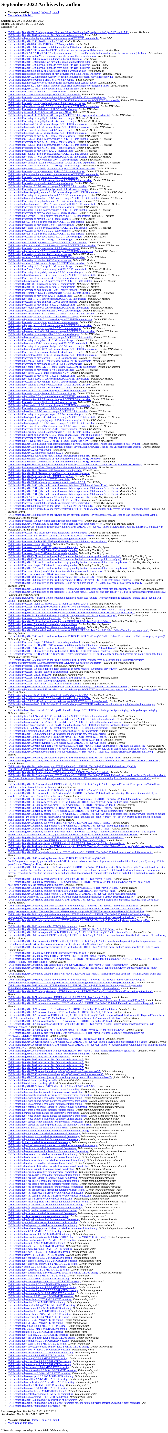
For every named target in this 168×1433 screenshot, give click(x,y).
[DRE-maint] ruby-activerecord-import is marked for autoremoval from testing (48, 1130)
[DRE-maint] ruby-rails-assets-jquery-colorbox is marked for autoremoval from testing (52, 1228)
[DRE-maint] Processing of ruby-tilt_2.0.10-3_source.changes (40, 387)
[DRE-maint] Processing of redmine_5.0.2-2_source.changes (40, 260)
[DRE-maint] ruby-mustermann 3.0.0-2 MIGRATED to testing (41, 1352)
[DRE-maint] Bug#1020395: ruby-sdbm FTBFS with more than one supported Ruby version (56, 50)
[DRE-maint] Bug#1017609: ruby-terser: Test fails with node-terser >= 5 (46, 35)
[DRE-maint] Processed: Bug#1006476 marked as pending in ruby (43, 550)
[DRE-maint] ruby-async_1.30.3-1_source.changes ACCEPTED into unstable (49, 378)
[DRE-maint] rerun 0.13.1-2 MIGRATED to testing (35, 1231)
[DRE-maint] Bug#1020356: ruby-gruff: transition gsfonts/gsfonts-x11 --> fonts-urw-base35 (56, 1074)
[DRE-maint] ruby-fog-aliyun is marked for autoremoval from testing (44, 1219)
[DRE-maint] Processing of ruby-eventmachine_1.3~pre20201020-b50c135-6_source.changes (57, 97)
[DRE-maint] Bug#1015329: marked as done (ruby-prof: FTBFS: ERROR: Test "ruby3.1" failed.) (59, 621)
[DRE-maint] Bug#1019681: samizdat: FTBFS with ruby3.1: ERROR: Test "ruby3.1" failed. (56, 1038)
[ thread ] (35, 12)
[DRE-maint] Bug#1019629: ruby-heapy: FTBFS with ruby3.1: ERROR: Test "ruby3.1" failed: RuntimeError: (66, 837)
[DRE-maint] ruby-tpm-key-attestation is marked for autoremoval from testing (48, 1151)
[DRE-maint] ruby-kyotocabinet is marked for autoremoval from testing (45, 1103)
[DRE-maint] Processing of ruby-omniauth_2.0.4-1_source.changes (43, 159)
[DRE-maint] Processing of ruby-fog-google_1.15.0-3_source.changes (44, 420)
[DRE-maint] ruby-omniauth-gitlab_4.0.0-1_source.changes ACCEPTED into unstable (53, 38)
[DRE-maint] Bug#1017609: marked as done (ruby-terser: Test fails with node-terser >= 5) (55, 523)
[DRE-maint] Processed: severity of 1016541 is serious (36, 574)
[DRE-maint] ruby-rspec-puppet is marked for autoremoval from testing (45, 1098)
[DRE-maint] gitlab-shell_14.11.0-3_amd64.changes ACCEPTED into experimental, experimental (59, 115)
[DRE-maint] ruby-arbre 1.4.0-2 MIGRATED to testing (37, 1275)
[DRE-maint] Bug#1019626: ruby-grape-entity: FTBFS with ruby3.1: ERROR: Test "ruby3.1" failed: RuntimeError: (69, 825)
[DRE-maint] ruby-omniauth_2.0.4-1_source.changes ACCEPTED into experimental (52, 162)
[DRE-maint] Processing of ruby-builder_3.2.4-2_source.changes (42, 393)
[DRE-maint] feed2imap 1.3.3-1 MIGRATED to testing (37, 1325)
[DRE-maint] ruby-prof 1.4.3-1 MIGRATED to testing (36, 1355)
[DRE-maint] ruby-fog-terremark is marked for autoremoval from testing (45, 1204)
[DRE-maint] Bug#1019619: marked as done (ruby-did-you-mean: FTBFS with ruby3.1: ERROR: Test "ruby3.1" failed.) (71, 612)
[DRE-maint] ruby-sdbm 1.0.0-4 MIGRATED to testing (37, 1311)
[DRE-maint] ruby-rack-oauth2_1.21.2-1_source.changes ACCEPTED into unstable (52, 245)
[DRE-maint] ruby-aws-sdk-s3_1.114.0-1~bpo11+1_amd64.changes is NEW (48, 695)
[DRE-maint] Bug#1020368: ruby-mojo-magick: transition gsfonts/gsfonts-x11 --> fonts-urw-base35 (60, 1077)
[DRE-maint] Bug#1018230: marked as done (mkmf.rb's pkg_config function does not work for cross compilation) (67, 562)
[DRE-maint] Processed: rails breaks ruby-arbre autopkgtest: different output (47, 532)
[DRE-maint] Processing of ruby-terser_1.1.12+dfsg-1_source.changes (45, 165)
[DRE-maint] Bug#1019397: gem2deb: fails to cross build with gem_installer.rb (49, 64)
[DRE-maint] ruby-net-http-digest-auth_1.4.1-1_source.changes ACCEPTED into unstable (55, 192)
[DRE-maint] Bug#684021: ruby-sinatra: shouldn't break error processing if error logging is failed (58, 85)
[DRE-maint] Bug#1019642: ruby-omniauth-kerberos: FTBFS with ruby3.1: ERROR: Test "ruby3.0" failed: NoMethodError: (73, 905)
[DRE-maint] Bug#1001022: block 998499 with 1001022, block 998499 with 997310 (53, 1086)
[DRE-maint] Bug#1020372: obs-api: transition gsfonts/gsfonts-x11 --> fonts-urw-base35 (54, 1071)
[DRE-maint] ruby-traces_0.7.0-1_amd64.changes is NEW (38, 372)
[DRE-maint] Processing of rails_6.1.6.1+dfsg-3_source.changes (41, 141)
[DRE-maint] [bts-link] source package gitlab (31, 1083)
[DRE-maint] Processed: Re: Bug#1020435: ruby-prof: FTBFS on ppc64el (47, 677)
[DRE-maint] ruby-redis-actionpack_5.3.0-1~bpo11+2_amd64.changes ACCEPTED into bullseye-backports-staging (68, 725)
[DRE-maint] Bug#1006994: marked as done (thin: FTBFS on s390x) (44, 500)
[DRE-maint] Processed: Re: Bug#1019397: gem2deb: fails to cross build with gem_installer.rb (57, 541)
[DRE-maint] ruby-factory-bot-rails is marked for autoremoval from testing (46, 1160)
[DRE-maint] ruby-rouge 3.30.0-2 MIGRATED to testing (38, 1358)
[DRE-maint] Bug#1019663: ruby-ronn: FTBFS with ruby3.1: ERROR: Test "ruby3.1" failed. (57, 955)
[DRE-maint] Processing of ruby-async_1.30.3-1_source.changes (42, 375)
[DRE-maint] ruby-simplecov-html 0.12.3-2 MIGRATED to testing (43, 1263)
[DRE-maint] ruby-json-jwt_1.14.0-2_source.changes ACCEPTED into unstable (50, 325)
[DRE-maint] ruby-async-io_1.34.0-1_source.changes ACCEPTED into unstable (50, 319)
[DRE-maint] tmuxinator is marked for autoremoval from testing (41, 1169)
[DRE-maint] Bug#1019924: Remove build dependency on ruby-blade (45, 470)
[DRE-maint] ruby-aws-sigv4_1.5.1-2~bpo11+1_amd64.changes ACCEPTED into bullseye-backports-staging (65, 722)
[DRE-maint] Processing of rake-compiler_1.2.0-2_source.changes (42, 301)
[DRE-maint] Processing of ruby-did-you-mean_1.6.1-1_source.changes (45, 272)
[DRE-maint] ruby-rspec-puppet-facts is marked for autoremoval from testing (48, 1100)
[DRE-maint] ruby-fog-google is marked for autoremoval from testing (44, 1175)
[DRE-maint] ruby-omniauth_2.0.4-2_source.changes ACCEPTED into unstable (50, 180)
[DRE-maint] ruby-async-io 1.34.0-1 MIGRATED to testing (39, 1373)
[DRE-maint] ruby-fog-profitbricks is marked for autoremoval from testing (46, 1189)
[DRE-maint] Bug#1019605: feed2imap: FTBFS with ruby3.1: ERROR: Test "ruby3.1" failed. (57, 742)
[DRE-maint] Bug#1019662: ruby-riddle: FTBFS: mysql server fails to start (47, 952)
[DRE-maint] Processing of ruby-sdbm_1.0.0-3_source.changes (41, 207)
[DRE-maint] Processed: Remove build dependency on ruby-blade (42, 624)
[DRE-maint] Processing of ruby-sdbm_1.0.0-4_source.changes (41, 224)
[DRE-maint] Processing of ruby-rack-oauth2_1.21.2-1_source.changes (45, 236)
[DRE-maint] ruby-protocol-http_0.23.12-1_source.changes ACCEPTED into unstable (53, 349)
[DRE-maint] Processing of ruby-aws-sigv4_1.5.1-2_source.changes (43, 278)
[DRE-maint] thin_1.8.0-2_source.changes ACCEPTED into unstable (44, 94)
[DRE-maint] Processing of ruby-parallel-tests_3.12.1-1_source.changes (45, 363)
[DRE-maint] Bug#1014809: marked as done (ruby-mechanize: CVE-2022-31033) (51, 577)
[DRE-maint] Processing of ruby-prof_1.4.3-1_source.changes (40, 295)
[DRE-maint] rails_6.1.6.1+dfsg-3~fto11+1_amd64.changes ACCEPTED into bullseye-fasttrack (58, 701)
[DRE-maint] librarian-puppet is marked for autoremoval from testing (44, 1089)
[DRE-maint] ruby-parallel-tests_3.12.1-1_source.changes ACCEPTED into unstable (52, 366)
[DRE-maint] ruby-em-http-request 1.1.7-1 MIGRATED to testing (42, 1240)
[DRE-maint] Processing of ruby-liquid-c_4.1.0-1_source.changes (42, 121)
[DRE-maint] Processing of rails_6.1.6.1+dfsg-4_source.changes (41, 147)
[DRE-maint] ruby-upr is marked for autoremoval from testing (40, 1198)
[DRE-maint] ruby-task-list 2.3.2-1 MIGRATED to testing (38, 1334)
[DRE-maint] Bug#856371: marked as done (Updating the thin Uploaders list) (48, 497)
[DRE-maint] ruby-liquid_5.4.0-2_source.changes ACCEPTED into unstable (48, 133)
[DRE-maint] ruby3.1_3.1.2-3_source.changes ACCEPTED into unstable (46, 233)
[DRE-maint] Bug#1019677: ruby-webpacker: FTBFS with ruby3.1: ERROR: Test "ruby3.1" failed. (60, 1021)
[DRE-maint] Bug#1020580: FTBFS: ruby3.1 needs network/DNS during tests (49, 455)
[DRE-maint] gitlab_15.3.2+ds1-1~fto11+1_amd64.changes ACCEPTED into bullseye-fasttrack (58, 716)
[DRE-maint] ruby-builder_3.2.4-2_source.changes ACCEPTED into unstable (49, 396)
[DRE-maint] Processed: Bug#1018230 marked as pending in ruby (43, 553)
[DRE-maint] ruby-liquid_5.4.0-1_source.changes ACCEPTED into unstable (48, 124)
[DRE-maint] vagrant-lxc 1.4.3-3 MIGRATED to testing (37, 1266)
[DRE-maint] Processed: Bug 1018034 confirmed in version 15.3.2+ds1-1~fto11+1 (51, 535)
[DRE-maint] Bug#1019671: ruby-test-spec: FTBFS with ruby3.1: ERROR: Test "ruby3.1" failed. (59, 997)
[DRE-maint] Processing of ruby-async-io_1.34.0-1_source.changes (43, 316)
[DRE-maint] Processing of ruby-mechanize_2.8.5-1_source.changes (44, 248)
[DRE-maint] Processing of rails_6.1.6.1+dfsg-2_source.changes (41, 136)
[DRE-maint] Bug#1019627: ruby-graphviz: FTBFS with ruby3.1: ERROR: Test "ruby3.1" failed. (59, 828)
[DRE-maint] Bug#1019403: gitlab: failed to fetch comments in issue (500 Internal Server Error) (58, 485)
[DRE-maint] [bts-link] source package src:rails (32, 1080)
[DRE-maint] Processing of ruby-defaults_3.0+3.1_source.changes (42, 381)
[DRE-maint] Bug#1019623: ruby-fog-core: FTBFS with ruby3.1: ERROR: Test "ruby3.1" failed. (59, 822)
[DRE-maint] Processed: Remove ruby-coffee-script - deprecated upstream (46, 627)
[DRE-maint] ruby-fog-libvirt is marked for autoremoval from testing (43, 1180)
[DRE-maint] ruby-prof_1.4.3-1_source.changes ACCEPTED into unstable (47, 298)
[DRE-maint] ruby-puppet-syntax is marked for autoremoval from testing (46, 1092)
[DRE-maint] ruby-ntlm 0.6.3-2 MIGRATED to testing (36, 1302)
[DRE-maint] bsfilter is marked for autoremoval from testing (39, 1142)
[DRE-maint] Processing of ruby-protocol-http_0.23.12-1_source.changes (46, 346)
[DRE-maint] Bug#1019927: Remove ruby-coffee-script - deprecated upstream (49, 473)
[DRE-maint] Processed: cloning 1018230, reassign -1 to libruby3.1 (43, 547)
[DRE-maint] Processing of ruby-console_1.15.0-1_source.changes (43, 358)
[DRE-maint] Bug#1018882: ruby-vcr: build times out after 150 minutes (45, 47)
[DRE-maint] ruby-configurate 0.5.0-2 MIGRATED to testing (40, 1257)
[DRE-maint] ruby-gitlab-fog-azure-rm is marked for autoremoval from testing (48, 1201)
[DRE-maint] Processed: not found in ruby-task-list (34, 618)
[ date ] (55, 12)
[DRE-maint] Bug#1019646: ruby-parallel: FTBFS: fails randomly (42, 926)
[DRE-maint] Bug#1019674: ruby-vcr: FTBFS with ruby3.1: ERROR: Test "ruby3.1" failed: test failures (62, 1009)
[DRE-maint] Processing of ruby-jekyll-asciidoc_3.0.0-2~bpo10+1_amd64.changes (51, 437)
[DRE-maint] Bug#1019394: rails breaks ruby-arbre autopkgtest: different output (50, 62)
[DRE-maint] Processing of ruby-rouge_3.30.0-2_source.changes (42, 304)
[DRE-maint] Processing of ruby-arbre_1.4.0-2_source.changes (41, 150)
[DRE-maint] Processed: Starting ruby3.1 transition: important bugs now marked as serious (55, 571)
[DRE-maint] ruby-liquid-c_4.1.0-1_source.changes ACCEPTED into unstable (49, 127)
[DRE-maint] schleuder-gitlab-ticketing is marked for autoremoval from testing (49, 1166)
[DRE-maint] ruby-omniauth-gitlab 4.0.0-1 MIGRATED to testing (42, 1287)
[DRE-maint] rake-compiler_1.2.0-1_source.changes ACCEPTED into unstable (49, 292)
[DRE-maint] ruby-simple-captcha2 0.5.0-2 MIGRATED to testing (43, 1260)
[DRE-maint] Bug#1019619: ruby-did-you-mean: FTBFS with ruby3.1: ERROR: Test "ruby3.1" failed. (62, 804)
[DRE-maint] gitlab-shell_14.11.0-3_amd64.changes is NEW (40, 112)
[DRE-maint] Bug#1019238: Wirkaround (29, 449)
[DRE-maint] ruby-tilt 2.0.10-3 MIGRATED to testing (36, 1385)
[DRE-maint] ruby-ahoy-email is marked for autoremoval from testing (44, 1133)
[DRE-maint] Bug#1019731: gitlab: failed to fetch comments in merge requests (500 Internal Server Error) (63, 488)
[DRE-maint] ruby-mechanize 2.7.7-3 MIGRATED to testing (40, 1299)
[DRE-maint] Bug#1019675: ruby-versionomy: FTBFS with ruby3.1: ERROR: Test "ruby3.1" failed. (61, 1012)
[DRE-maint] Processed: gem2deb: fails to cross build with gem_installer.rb (47, 538)
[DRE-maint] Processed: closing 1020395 (30, 674)
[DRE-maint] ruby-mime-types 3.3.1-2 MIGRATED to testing (40, 1249)
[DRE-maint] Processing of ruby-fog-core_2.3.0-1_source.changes (42, 429)
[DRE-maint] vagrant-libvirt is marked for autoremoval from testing (43, 1222)
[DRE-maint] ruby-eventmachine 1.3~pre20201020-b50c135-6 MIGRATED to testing (53, 1272)
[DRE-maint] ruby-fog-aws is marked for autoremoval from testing (42, 1225)
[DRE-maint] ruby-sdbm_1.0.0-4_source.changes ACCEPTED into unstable (48, 227)
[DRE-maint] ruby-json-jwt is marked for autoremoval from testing (42, 1154)
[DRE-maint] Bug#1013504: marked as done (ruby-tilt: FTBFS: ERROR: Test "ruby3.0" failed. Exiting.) (63, 648)
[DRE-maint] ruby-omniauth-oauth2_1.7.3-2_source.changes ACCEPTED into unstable (54, 198)
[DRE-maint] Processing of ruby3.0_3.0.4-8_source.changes (39, 218)
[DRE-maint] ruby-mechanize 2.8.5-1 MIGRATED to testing (40, 1314)
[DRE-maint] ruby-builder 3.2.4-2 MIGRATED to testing (38, 1379)
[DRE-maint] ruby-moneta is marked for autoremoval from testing (42, 1213)
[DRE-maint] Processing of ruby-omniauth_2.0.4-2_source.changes (43, 177)
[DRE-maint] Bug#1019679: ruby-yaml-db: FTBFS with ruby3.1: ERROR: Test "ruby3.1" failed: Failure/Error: (66, 1029)
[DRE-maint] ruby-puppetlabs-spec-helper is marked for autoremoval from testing (50, 1095)
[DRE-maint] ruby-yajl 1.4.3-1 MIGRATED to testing (36, 1246)
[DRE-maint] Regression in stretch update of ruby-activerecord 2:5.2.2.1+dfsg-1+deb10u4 (55, 73)
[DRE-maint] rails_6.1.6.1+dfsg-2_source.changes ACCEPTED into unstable (48, 138)
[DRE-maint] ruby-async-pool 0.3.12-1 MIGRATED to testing (41, 1376)
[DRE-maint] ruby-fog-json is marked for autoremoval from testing (43, 1177)
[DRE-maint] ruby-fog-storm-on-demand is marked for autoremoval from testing (50, 1195)
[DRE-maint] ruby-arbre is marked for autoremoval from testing (41, 1109)
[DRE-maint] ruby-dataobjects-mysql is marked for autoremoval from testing (48, 1106)
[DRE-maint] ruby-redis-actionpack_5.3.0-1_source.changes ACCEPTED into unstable (53, 106)
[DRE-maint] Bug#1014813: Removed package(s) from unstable (42, 284)
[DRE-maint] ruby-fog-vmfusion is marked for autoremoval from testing (45, 1207)
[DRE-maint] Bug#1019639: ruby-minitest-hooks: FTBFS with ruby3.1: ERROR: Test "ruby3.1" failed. (62, 890)
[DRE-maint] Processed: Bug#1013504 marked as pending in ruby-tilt (44, 642)
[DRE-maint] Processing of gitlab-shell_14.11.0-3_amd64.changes (42, 109)
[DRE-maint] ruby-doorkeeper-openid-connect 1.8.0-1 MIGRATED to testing (48, 1346)
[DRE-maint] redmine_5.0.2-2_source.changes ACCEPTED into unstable (46, 263)
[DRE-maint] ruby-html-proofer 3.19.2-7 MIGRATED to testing (41, 1293)
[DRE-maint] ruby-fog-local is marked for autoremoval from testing (43, 1183)
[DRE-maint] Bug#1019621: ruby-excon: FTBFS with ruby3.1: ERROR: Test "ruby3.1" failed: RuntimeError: (66, 810)
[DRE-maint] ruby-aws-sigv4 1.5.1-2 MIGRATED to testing (39, 1364)
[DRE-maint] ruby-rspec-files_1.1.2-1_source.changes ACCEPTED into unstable (50, 337)
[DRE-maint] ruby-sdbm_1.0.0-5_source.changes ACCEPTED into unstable (48, 411)
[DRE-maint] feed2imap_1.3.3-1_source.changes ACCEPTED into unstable (48, 269)
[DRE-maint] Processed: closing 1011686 (30, 544)
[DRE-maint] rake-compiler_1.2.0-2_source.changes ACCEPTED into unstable (49, 399)
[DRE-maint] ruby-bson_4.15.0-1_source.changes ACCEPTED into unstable (48, 343)
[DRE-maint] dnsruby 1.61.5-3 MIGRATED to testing (36, 1254)
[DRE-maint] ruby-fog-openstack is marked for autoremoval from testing (46, 1186)
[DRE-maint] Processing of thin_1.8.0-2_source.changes (37, 91)
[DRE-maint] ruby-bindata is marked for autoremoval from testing (42, 1148)
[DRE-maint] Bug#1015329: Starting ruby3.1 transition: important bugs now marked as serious (57, 733)
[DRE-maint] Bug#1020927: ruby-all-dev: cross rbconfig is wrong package (47, 70)
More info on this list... (20, 15)
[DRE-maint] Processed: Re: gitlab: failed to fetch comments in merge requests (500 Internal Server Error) (63, 668)
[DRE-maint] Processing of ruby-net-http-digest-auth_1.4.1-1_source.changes (48, 189)
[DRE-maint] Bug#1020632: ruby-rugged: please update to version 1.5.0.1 (47, 482)
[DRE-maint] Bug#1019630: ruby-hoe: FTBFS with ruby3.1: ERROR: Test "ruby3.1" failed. (56, 840)
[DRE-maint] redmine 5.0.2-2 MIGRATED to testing (36, 1331)
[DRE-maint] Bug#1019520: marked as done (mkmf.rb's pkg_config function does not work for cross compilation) (67, 568)
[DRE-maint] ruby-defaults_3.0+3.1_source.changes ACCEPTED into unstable (49, 384)
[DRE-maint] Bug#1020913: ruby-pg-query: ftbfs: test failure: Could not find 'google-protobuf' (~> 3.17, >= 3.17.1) (68, 32)
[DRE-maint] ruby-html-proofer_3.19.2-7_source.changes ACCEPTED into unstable (52, 204)
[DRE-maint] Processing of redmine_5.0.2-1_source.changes (40, 254)
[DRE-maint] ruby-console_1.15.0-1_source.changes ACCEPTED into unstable (50, 360)
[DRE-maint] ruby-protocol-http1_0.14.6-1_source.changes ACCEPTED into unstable (53, 355)
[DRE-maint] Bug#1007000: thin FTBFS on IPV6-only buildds (41, 44)
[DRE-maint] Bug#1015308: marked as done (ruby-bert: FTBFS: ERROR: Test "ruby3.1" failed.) (59, 651)
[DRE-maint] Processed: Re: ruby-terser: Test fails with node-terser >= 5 (45, 520)
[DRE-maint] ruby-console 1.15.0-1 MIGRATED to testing (39, 1367)
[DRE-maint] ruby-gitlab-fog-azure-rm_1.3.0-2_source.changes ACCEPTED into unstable (55, 434)
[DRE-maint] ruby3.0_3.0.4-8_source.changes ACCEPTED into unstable (46, 221)
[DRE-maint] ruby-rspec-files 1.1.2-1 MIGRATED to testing (39, 1361)
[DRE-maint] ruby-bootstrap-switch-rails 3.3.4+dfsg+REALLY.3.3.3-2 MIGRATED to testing (57, 1237)
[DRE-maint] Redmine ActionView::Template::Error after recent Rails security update (52, 56)
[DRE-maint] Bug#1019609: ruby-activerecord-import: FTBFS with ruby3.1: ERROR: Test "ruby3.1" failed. (65, 757)
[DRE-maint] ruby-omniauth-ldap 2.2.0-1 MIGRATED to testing (42, 1305)
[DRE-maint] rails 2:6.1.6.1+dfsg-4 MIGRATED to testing (38, 1278)
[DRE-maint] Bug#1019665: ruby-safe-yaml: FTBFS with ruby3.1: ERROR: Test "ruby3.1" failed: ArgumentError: (68, 964)
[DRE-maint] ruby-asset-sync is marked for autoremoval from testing (44, 1136)
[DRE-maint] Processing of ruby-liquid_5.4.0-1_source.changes (41, 118)
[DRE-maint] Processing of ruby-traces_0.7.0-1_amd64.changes (41, 369)
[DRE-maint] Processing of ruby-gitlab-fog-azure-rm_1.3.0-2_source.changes (48, 426)
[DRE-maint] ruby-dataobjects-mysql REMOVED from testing (41, 1394)
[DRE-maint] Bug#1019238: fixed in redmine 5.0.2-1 (36, 41)
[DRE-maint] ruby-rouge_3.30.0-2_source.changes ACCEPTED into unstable (49, 307)
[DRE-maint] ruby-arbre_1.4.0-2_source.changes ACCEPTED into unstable (48, 156)
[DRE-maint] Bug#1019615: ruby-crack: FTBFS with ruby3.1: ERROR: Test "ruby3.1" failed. (57, 790)
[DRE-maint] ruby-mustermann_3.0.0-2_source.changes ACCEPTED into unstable (51, 313)
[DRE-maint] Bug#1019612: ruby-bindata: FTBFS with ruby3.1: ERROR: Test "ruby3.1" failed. (58, 772)
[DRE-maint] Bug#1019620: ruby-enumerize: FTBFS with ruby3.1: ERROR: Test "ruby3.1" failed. (60, 807)
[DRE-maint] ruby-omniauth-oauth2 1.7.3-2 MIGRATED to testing (43, 1290)
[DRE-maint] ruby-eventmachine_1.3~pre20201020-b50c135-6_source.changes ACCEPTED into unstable (64, 100)
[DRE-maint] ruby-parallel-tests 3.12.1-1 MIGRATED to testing (41, 1382)
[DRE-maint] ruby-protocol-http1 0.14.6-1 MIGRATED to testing (42, 1370)
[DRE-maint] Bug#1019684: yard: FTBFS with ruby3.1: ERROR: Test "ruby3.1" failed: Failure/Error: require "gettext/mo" (72, 1050)
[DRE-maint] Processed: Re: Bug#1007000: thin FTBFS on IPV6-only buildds (49, 606)
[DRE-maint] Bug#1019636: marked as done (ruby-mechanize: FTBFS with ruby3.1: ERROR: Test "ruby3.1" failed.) (69, 580)
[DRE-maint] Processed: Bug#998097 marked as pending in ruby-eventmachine (49, 503)
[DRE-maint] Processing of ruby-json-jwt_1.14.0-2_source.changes (43, 322)
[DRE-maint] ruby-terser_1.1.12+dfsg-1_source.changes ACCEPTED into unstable (51, 168)
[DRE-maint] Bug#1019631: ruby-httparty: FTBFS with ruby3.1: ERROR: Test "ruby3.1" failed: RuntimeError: (66, 843)
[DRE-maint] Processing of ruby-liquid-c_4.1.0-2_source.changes (42, 402)
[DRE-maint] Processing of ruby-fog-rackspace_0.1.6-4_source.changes (45, 414)
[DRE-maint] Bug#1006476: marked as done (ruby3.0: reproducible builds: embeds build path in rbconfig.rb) (65, 559)
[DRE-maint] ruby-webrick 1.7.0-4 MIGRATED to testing (38, 1317)
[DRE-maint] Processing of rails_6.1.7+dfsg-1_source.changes (40, 239)
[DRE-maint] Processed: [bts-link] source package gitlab (37, 680)
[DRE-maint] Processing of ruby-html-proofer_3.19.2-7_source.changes (45, 201)
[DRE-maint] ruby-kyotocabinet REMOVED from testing (38, 1397)
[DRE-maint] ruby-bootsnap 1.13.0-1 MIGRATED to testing (40, 1234)
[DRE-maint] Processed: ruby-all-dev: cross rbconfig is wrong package (45, 683)
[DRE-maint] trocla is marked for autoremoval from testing (38, 1216)
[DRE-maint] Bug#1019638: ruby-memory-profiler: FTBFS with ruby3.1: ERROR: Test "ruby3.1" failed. (63, 887)
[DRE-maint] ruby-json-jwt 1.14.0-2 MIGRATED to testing (39, 1349)
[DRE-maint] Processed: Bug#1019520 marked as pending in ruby (43, 565)
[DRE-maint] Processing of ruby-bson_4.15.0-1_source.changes (41, 340)
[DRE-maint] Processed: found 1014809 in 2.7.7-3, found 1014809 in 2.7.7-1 (48, 603)
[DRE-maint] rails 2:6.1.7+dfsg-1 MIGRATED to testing (37, 1328)
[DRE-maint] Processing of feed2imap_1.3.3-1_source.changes (41, 266)
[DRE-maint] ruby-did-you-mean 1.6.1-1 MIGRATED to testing (41, 1337)
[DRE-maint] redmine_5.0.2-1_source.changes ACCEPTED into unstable (46, 257)
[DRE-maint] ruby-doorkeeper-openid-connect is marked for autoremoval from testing (52, 1145)
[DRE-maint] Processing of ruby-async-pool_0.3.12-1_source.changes (44, 328)
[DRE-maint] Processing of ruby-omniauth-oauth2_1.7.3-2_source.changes (47, 195)
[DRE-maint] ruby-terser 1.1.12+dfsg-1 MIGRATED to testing (41, 1296)
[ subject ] (46, 12)
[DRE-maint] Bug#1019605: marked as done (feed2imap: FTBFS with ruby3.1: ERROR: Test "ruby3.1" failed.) (67, 609)
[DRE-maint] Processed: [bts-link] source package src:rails (38, 671)
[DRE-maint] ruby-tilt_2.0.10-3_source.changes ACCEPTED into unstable (47, 390)
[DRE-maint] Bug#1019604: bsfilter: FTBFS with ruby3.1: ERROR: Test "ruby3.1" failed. (55, 739)
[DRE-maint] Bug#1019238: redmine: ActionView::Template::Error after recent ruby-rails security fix (61, 76)
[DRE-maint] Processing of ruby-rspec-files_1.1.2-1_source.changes (43, 334)
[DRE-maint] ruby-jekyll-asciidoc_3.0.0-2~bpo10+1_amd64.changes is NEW (48, 440)
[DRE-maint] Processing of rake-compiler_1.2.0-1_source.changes (42, 289)
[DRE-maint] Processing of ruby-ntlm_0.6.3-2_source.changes (40, 183)
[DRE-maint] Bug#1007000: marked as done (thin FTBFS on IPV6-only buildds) (50, 506)
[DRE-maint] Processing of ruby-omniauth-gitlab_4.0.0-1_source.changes (46, 171)
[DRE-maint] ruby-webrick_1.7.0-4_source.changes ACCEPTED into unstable (49, 215)
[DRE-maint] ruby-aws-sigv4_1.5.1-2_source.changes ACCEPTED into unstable (50, 281)
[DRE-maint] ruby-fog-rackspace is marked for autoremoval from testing (46, 1192)
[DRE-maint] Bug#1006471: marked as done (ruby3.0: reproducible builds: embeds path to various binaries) (64, 556)
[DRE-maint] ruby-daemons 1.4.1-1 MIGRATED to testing (39, 1269)
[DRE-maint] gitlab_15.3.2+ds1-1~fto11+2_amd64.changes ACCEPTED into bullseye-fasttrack (58, 728)
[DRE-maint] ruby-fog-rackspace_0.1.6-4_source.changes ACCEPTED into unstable (52, 417)
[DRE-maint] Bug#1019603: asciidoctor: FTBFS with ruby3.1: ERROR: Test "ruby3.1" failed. (57, 736)
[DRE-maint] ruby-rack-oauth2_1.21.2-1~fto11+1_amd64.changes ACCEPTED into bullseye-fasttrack (61, 719)
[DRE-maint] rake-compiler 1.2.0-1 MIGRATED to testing (39, 1340)
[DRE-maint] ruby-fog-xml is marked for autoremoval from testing (42, 1210)
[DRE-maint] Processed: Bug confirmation (30, 665)
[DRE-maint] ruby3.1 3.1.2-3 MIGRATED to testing (35, 1323)
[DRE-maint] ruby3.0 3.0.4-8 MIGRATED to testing (35, 1320)
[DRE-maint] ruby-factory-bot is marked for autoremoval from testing (44, 1157)
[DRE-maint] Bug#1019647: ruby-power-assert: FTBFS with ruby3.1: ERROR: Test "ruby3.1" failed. (61, 929)
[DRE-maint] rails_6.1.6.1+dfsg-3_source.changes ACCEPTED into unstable (48, 144)
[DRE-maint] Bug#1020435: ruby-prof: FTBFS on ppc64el (39, 479)
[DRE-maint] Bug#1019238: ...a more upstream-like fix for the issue (43, 88)
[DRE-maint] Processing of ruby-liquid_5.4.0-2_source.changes (41, 130)
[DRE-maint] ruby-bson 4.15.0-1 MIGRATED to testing (37, 1343)
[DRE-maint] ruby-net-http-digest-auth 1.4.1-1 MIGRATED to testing (44, 1281)
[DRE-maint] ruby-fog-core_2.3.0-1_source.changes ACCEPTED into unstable (49, 432)
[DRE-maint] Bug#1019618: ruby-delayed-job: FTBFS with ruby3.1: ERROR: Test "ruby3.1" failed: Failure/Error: (68, 802)
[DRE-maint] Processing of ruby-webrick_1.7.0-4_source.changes (42, 212)
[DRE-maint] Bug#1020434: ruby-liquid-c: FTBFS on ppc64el (41, 476)
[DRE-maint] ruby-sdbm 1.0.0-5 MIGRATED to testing (37, 1391)
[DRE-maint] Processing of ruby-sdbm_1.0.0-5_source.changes (41, 408)
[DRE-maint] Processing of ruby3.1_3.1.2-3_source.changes (39, 230)
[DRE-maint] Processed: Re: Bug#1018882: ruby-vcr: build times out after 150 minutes (53, 645)
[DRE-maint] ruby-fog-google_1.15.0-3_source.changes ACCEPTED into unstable (51, 423)
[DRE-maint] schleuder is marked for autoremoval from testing (40, 1163)
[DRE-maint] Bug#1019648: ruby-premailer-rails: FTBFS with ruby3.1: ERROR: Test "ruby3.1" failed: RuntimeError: (70, 932)
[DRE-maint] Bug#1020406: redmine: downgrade (34, 1405)
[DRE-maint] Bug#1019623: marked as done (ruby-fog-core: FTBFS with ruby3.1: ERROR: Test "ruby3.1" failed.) (68, 686)
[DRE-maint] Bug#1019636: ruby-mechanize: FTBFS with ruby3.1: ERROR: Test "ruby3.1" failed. (60, 878)
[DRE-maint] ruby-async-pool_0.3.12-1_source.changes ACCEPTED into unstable (51, 331)
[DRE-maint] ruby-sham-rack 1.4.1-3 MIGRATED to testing (40, 1308)
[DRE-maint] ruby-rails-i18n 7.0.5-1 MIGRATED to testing (39, 1251)
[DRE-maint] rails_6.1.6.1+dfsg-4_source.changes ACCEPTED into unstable (48, 153)
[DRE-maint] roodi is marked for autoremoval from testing (38, 1127)
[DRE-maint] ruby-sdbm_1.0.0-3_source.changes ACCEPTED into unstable (48, 210)
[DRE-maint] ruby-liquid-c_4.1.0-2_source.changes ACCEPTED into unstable (49, 405)
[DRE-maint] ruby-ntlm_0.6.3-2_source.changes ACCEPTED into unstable (47, 186)
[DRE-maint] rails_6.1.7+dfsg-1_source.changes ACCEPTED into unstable (47, 242)
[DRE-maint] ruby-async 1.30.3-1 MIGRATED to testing (38, 1388)
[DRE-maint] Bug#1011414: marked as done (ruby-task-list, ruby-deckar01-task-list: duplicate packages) (62, 615)
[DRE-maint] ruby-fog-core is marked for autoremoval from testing (43, 1172)
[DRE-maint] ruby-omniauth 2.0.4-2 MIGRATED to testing (39, 1284)
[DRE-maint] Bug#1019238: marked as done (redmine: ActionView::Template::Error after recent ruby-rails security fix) (70, 588)
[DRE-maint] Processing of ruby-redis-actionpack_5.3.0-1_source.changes (47, 103)
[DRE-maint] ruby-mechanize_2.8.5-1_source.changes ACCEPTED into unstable (50, 251)
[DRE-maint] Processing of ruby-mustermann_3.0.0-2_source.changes (44, 310)
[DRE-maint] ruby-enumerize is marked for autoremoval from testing (44, 1139)
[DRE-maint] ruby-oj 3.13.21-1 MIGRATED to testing (36, 1243)
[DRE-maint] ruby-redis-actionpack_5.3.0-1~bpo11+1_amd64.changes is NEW (49, 698)
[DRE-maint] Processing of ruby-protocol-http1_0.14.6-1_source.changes (46, 352)
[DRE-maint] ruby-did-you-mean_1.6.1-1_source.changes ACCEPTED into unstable (52, 275)
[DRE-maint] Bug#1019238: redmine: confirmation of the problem (43, 1399)
